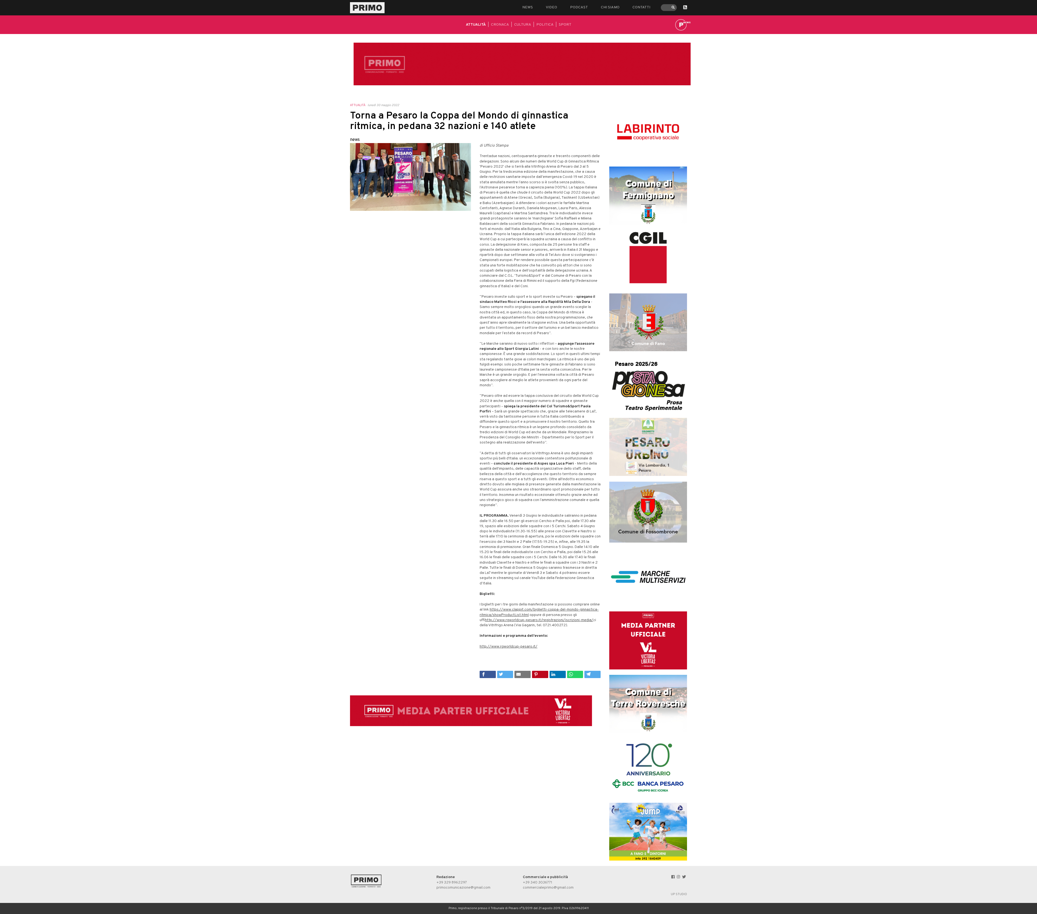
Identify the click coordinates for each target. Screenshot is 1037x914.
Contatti (641, 7)
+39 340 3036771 (537, 882)
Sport (565, 24)
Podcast (579, 7)
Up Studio (679, 894)
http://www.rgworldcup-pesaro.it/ (508, 646)
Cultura (522, 24)
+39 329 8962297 (451, 882)
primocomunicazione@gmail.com (463, 887)
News (527, 7)
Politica (545, 24)
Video (551, 7)
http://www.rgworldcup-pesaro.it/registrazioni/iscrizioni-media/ (539, 620)
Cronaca (500, 24)
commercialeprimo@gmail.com (548, 887)
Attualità (476, 24)
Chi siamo (610, 7)
